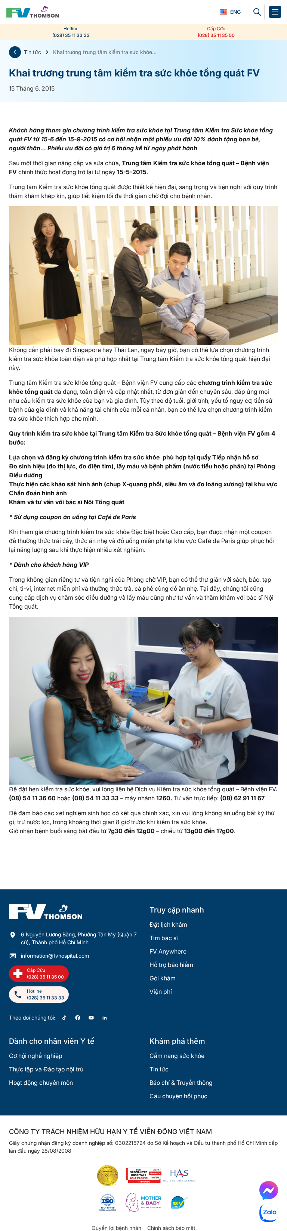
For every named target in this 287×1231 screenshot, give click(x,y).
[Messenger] (268, 1190)
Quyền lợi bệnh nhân (116, 1228)
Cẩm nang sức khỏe (176, 1055)
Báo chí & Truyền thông (181, 1082)
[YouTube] (91, 1018)
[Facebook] (78, 1018)
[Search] (257, 11)
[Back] (15, 52)
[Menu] (275, 12)
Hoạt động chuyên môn (41, 1082)
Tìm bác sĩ (163, 938)
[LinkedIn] (105, 1018)
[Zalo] (268, 1212)
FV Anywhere (167, 951)
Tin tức (32, 52)
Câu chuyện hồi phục (178, 1096)
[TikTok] (64, 1018)
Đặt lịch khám (168, 924)
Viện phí (160, 991)
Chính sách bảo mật (171, 1228)
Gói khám (162, 978)
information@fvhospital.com (55, 955)
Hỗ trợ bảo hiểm (171, 964)
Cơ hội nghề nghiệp (35, 1055)
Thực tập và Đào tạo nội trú (46, 1069)
